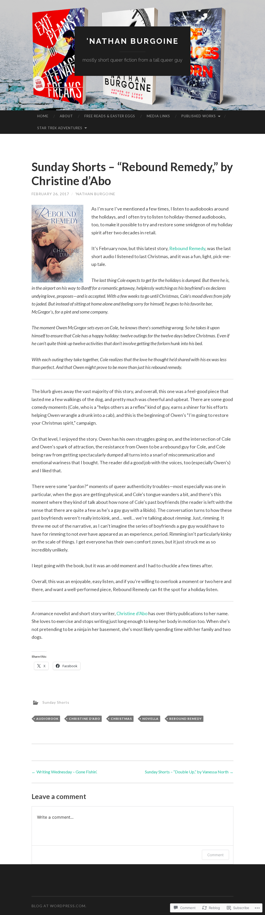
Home (42, 116)
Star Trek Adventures (59, 128)
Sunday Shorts (55, 702)
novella (150, 719)
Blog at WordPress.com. (59, 906)
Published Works (198, 116)
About (66, 116)
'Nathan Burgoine (132, 41)
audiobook (47, 719)
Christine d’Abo (132, 613)
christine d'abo (84, 719)
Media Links (158, 116)
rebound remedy (185, 719)
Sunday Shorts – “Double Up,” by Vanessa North (189, 771)
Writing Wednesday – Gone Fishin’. (64, 771)
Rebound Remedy (187, 248)
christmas (121, 719)
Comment (215, 855)
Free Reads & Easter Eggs (109, 116)
